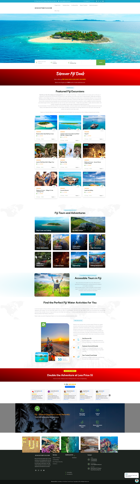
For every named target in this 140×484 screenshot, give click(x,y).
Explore (53, 139)
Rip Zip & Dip (63, 162)
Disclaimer (74, 457)
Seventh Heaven (64, 190)
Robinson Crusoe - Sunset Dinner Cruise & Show (92, 162)
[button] (70, 371)
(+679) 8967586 (94, 459)
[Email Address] (89, 464)
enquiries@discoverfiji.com (96, 464)
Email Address (93, 463)
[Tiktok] (100, 1)
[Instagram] (98, 1)
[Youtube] (44, 470)
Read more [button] (34, 399)
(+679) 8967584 (94, 460)
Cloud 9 (86, 133)
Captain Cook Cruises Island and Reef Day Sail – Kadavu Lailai (69, 134)
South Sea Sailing (88, 190)
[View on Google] (33, 392)
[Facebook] (96, 1)
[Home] (43, 8)
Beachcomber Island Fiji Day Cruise (45, 133)
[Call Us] (89, 459)
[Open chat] (137, 481)
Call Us (92, 457)
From (39, 135)
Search (100, 62)
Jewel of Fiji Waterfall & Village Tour (45, 162)
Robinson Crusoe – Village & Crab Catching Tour (44, 191)
